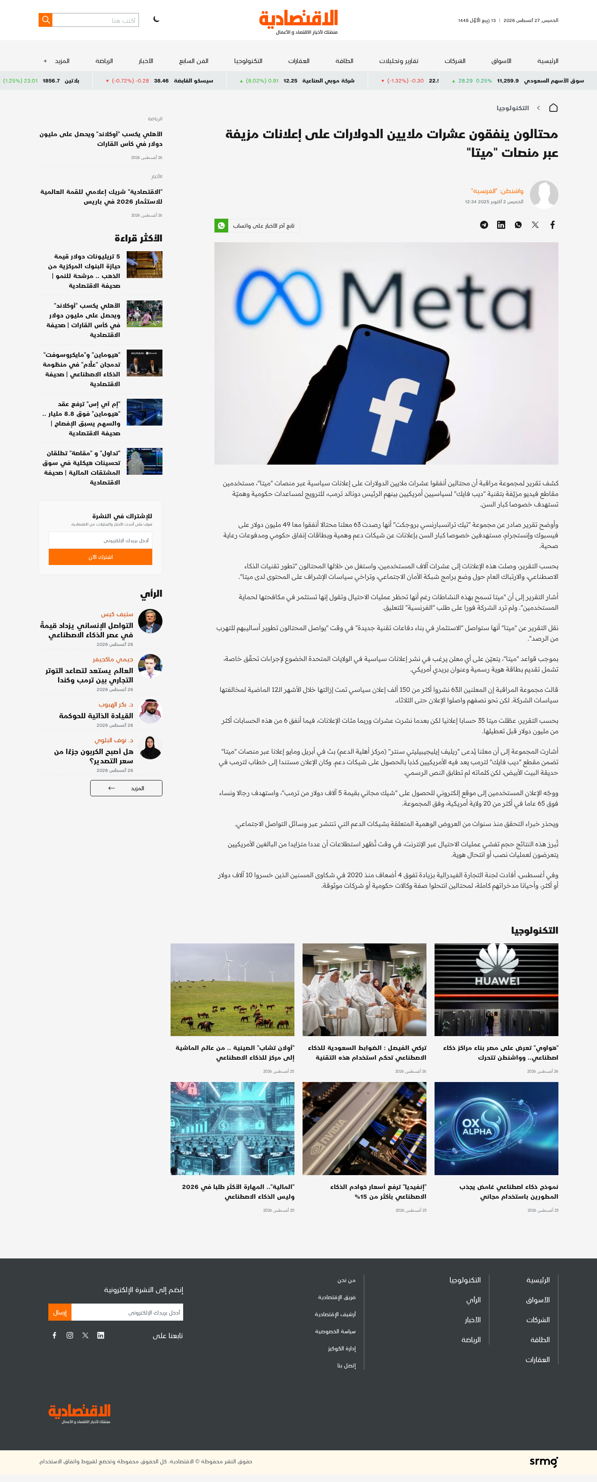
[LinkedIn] (101, 1335)
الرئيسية (547, 60)
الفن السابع (193, 60)
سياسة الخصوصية (335, 1331)
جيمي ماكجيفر (113, 659)
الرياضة (104, 60)
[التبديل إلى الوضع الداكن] (155, 20)
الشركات (455, 60)
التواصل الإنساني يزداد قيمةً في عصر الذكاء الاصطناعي (86, 630)
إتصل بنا (346, 1365)
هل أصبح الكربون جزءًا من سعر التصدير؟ (93, 756)
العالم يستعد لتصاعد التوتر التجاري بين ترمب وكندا (89, 675)
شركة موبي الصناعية (390, 80)
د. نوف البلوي (114, 739)
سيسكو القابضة (255, 80)
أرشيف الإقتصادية (335, 1313)
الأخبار (146, 60)
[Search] (45, 20)
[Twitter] (85, 1335)
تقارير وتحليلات (399, 60)
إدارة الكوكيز (342, 1348)
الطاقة (344, 60)
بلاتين (134, 80)
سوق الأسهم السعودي (554, 80)
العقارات (298, 60)
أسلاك (24, 80)
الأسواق (501, 60)
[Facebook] (54, 1335)
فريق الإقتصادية (337, 1296)
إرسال (60, 1312)
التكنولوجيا (248, 60)
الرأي (473, 1299)
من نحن (346, 1279)
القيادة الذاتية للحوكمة (96, 715)
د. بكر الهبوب (116, 704)
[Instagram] (70, 1335)
